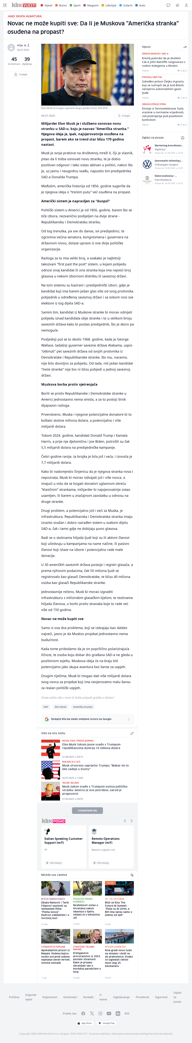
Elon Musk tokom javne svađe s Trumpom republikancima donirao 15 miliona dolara (91, 746)
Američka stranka (82, 706)
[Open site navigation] (5, 5)
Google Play (109, 1023)
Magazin (93, 5)
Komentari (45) (87, 810)
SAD (46, 706)
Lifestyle (110, 5)
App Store (87, 1023)
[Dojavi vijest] (177, 5)
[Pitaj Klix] (168, 5)
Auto (142, 5)
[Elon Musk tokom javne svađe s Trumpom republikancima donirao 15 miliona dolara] (50, 749)
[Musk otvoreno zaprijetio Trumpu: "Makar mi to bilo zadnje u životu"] (50, 770)
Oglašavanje (121, 997)
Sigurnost (161, 997)
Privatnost (142, 997)
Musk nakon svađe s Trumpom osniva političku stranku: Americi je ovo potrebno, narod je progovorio (95, 790)
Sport (77, 5)
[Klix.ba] (24, 5)
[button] (125, 821)
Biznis (63, 5)
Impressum (49, 997)
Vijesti (48, 5)
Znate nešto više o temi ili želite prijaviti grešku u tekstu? (77, 698)
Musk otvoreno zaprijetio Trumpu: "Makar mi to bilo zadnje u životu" (95, 767)
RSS (127, 1013)
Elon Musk (60, 706)
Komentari (70, 997)
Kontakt (88, 997)
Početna (14, 997)
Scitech (127, 5)
